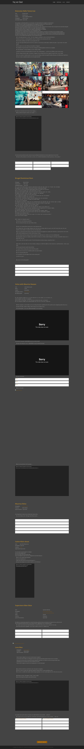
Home (54, 2)
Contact (68, 2)
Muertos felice (20, 504)
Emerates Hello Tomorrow (25, 11)
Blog (64, 2)
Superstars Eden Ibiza (23, 605)
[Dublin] (42, 168)
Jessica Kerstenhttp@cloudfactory (48, 612)
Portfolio (59, 2)
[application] (28, 133)
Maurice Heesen (27, 291)
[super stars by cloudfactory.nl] (28, 631)
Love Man (19, 647)
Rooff (21, 547)
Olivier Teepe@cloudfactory (47, 611)
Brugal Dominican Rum (24, 178)
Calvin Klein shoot (22, 541)
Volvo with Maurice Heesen (25, 284)
